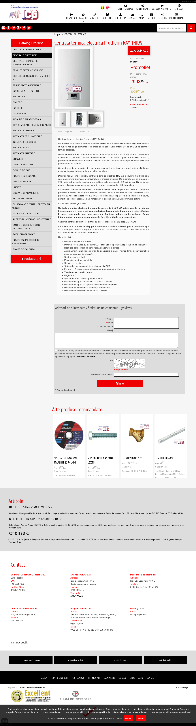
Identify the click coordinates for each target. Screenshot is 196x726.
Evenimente (109, 677)
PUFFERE (18, 108)
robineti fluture (120, 660)
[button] (71, 17)
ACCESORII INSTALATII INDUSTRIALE (32, 219)
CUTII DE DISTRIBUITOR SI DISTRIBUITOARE (26, 227)
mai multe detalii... (19, 642)
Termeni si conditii (85, 356)
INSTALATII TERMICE (23, 130)
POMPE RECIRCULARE (24, 176)
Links (132, 677)
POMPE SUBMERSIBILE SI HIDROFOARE (25, 242)
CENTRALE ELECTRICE (25, 55)
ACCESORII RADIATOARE (26, 213)
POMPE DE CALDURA (24, 249)
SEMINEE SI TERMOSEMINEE (28, 70)
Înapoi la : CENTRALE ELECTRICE (70, 34)
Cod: (111, 360)
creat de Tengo (182, 687)
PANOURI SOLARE (22, 181)
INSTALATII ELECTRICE (24, 142)
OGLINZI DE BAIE (21, 170)
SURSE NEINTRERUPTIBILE (27, 91)
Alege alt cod (121, 369)
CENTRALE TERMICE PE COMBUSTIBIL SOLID (25, 63)
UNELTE (17, 187)
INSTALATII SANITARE (24, 153)
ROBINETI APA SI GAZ (24, 234)
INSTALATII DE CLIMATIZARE (27, 136)
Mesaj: (109, 330)
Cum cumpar (78, 677)
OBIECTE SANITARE (23, 164)
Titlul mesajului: (105, 326)
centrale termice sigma (31, 660)
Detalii (128, 718)
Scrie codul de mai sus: (101, 374)
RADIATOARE (19, 113)
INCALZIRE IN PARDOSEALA (27, 119)
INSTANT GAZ (20, 96)
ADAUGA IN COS (139, 51)
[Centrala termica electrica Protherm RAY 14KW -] (63, 119)
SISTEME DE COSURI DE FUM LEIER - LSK (31, 78)
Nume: (109, 319)
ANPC (140, 677)
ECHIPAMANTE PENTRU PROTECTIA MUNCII (31, 206)
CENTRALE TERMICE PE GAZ (28, 49)
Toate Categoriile (165, 660)
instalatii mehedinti (75, 660)
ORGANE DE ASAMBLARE (26, 193)
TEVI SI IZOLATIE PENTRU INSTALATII (32, 125)
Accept (141, 718)
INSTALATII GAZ (21, 147)
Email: (109, 322)
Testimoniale (93, 677)
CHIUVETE (18, 159)
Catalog (122, 677)
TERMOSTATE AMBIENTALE (27, 85)
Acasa (44, 677)
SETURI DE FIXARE (22, 198)
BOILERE (17, 102)
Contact (151, 677)
